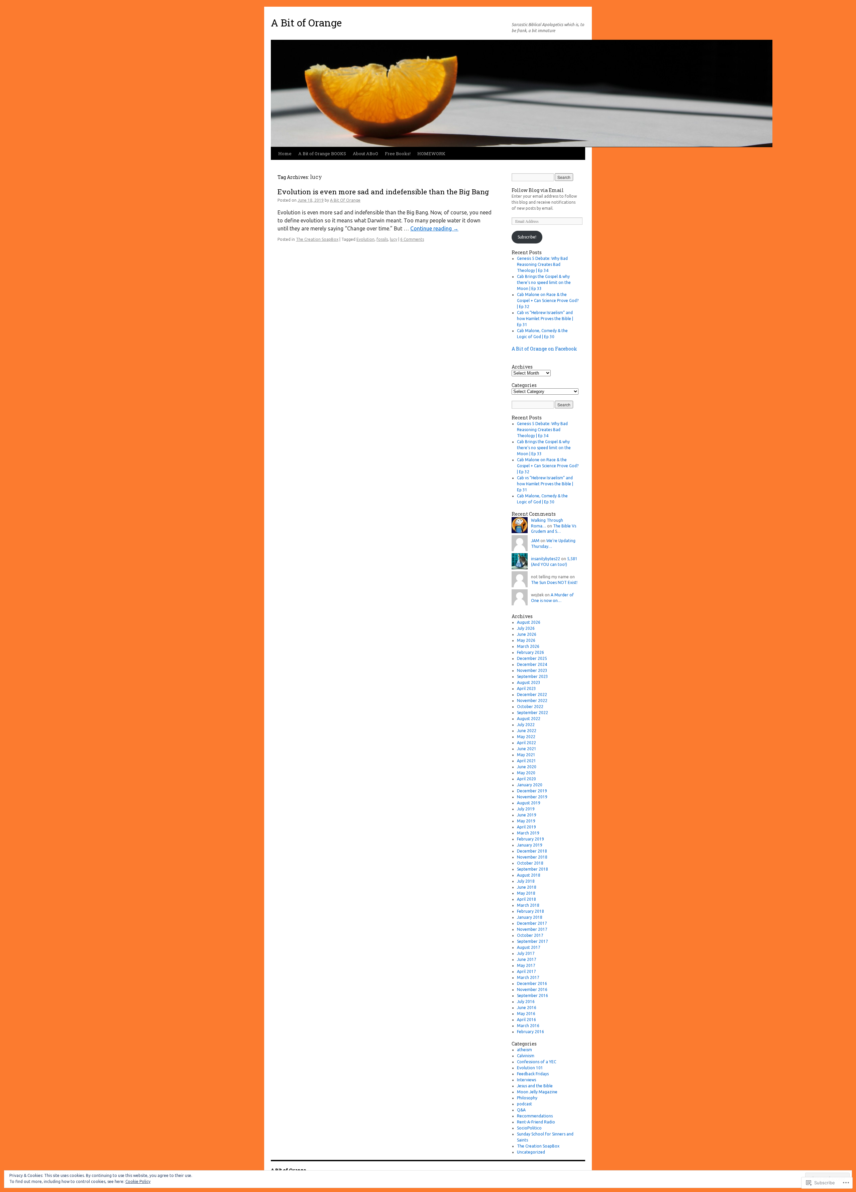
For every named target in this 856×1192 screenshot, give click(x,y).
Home (285, 154)
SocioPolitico (529, 1128)
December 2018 (532, 851)
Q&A (521, 1110)
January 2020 (529, 785)
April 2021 (526, 761)
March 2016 (528, 1025)
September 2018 (532, 869)
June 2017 (526, 959)
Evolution (365, 239)
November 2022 (532, 700)
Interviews (526, 1080)
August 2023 (528, 682)
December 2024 (532, 664)
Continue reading (434, 228)
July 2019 (526, 809)
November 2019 (532, 797)
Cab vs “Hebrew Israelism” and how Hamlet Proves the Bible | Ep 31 (545, 318)
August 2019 (528, 803)
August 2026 (528, 622)
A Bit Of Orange (345, 200)
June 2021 (526, 749)
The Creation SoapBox (317, 239)
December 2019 (532, 791)
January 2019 (529, 845)
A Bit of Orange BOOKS (322, 154)
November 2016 (532, 989)
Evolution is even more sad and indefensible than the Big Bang (383, 191)
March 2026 (528, 646)
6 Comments (412, 239)
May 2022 (526, 736)
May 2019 (526, 821)
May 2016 (526, 1013)
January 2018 (529, 917)
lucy (393, 239)
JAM (535, 540)
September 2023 (532, 676)
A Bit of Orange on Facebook (544, 348)
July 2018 (526, 881)
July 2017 (526, 953)
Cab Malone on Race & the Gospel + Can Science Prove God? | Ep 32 (547, 300)
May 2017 (526, 965)
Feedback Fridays (533, 1074)
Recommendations (535, 1116)
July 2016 (526, 1001)
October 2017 (530, 935)
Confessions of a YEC (536, 1062)
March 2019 (528, 833)
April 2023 (526, 688)
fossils (382, 239)
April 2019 (526, 827)
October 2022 (530, 706)
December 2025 (532, 658)
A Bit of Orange (306, 22)
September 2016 (532, 995)
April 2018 (526, 899)
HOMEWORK (431, 154)
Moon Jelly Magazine (537, 1092)
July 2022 (526, 724)
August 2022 (528, 718)
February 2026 (530, 652)
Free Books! (398, 154)
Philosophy (527, 1098)
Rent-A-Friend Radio (536, 1122)
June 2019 (526, 815)
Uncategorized (531, 1152)
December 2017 (532, 923)
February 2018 (530, 911)
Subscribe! (527, 237)
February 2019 (530, 839)
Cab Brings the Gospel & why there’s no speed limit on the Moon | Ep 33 (544, 282)
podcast (524, 1104)
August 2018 (528, 875)
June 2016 (526, 1007)
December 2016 (532, 983)
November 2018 (532, 857)
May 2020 (526, 773)
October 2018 (530, 863)
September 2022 (532, 712)
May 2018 (526, 893)
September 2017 (532, 941)
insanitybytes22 (545, 559)
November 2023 (532, 670)
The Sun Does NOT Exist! (554, 582)
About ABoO (365, 154)
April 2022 (526, 742)
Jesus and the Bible (535, 1086)
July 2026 (526, 628)
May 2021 (526, 755)
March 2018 (528, 905)
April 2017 (526, 971)
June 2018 (526, 887)
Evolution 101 (530, 1068)
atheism (524, 1050)
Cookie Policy (137, 1181)
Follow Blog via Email (538, 190)
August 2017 (528, 947)
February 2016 (530, 1031)
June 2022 (526, 730)
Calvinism (525, 1056)
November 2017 (532, 929)
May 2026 (526, 640)
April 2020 (526, 779)
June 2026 (526, 634)
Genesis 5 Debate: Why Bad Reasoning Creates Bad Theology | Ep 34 (542, 264)
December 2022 (532, 694)
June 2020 (526, 767)
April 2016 (526, 1019)
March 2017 (528, 977)
